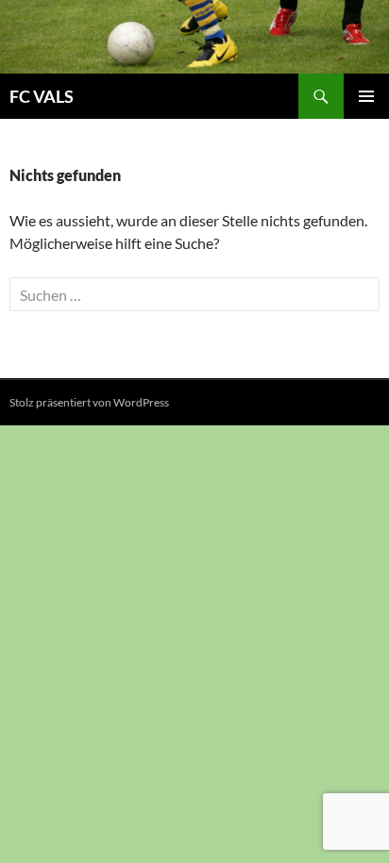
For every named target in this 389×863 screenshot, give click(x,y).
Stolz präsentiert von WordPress (89, 402)
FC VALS (41, 96)
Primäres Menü (366, 96)
